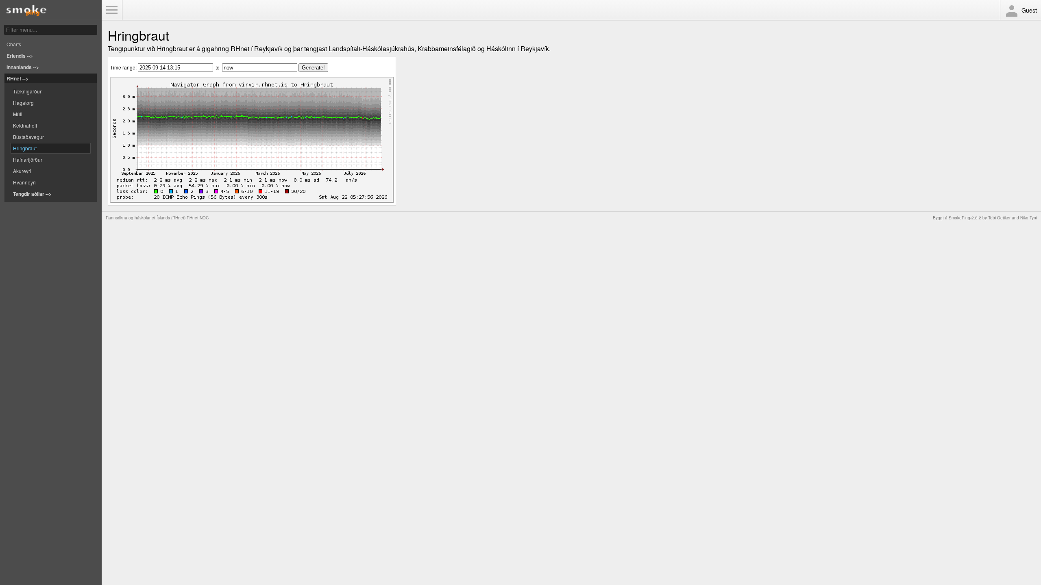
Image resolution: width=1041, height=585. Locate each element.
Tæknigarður (27, 91)
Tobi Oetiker (999, 218)
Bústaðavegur (28, 136)
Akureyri (22, 170)
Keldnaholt (25, 125)
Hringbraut (25, 148)
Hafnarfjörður (27, 159)
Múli (17, 113)
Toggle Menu (112, 10)
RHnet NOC (198, 218)
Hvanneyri (24, 182)
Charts (14, 44)
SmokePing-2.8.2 (965, 218)
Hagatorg (23, 102)
